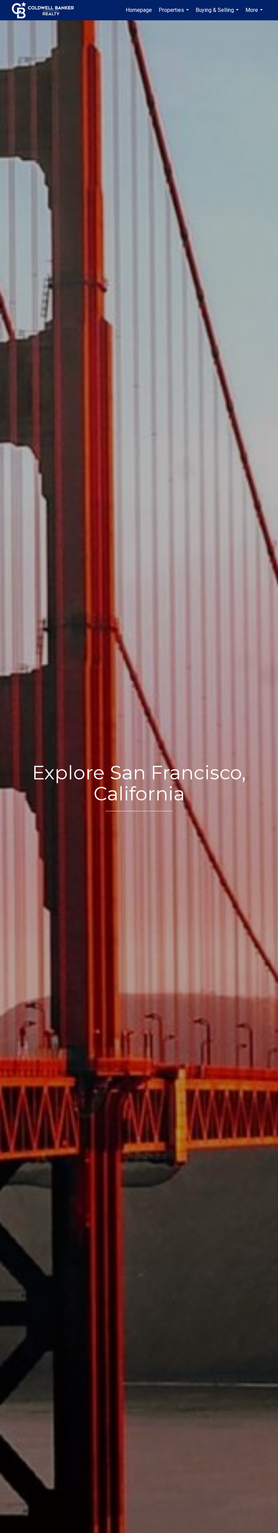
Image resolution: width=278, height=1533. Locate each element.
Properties (175, 13)
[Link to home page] (46, 10)
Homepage (139, 10)
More (254, 13)
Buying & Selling (218, 13)
